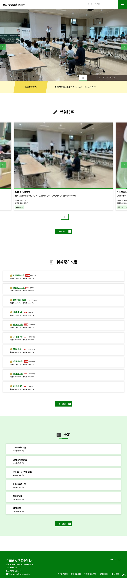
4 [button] (110, 78)
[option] (63, 45)
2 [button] (103, 78)
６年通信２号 (18, 385)
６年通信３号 (18, 373)
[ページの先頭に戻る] (124, 575)
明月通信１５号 (19, 275)
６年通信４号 (18, 361)
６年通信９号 (18, 312)
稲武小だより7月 (19, 299)
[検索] (111, 5)
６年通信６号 (18, 349)
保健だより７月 (19, 287)
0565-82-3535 (15, 567)
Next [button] (124, 47)
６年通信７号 (18, 336)
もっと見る (62, 231)
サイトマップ (116, 559)
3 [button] (106, 78)
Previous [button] (3, 47)
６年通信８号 (18, 324)
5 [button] (114, 78)
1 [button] (99, 78)
